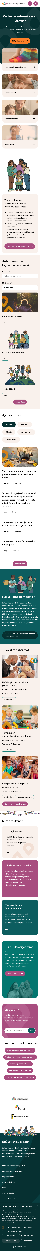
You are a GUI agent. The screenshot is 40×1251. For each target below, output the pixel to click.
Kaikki (9, 424)
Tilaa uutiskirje (8, 1198)
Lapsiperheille (8, 1177)
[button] (20, 1246)
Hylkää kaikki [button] (29, 1241)
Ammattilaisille (8, 1182)
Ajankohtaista (8, 1193)
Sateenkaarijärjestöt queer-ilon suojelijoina (19, 543)
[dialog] (20, 1227)
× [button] (37, 1205)
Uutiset (24, 424)
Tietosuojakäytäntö (8, 1223)
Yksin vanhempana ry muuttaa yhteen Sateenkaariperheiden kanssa (19, 474)
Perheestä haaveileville (12, 1171)
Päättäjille (6, 1187)
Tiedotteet (11, 439)
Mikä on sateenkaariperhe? (13, 1166)
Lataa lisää (20, 402)
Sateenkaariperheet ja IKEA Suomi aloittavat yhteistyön (17, 524)
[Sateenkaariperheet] (13, 3)
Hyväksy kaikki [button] (10, 1241)
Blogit (9, 432)
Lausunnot (26, 432)
